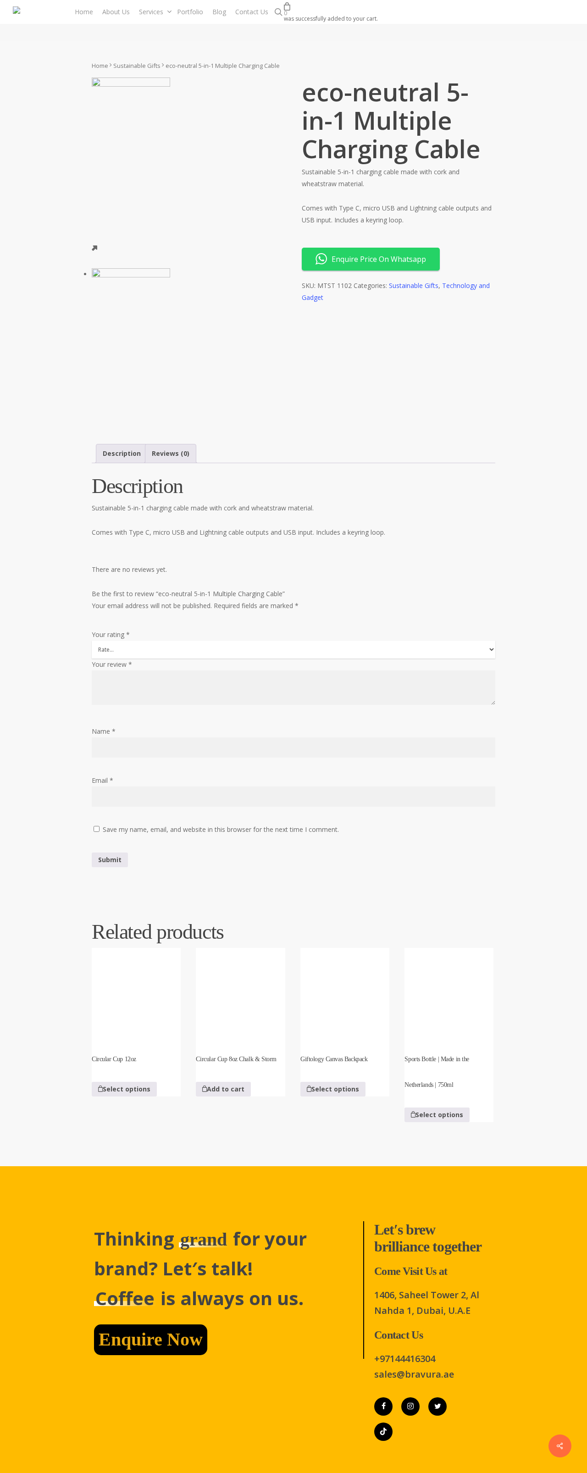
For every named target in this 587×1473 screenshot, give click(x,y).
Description (122, 453)
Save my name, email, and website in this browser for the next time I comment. (221, 829)
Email (102, 780)
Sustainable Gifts (137, 65)
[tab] (122, 453)
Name (104, 731)
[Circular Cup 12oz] (136, 992)
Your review (112, 664)
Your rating (111, 634)
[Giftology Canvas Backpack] (344, 992)
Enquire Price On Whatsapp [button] (379, 259)
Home (100, 65)
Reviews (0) (170, 453)
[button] (223, 1089)
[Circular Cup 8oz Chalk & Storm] (240, 992)
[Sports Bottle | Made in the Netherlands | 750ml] (448, 992)
